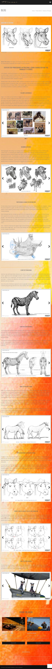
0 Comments (26, 52)
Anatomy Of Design (7, 23)
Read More (15, 643)
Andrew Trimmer (17, 52)
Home (33, 10)
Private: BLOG (39, 10)
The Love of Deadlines (7, 658)
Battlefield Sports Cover (10, 633)
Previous (3, 123)
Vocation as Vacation (34, 633)
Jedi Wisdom (47, 658)
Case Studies (34, 52)
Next (48, 123)
